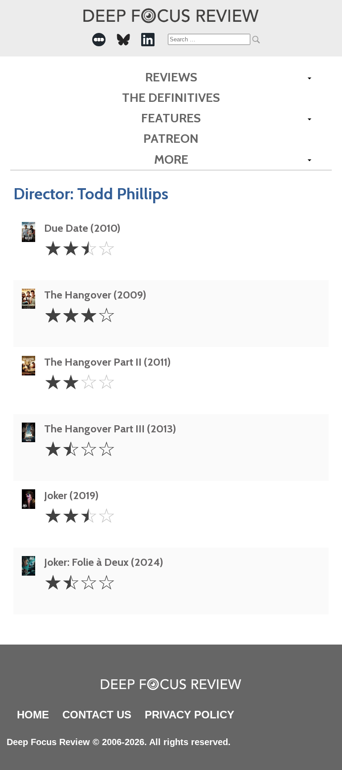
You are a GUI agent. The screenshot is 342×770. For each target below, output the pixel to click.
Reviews (171, 77)
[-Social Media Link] (99, 39)
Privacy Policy (189, 715)
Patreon (171, 138)
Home (33, 715)
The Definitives (171, 97)
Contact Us (96, 715)
